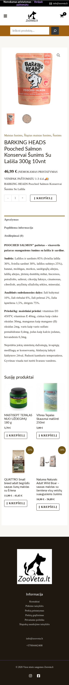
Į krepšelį (43, 198)
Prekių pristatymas (34, 610)
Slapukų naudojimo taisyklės (34, 624)
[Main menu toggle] (5, 16)
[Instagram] (30, 675)
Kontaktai (34, 601)
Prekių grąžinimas (34, 615)
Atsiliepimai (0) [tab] (13, 235)
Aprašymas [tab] (11, 219)
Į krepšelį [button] (16, 435)
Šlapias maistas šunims (37, 135)
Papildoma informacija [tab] (18, 227)
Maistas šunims (13, 135)
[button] (58, 55)
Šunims (57, 135)
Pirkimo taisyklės (34, 606)
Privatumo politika (34, 620)
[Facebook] (38, 675)
